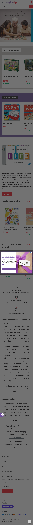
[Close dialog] (31, 252)
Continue (8, 268)
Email (3, 264)
